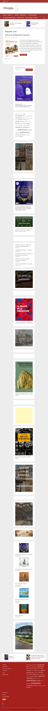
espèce (38, 668)
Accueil (4, 15)
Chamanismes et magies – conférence (23, 250)
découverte (32, 668)
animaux (18, 114)
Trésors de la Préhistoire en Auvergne (23, 263)
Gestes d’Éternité (16, 23)
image (19, 125)
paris (42, 680)
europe (16, 119)
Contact (4, 694)
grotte (17, 121)
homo (21, 123)
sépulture (16, 136)
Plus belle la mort (19, 615)
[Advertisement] (24, 416)
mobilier (24, 125)
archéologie (18, 116)
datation (27, 668)
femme (24, 119)
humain (16, 125)
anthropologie (23, 114)
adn (16, 114)
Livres (3, 672)
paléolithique (22, 130)
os (29, 127)
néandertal (18, 127)
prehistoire (17, 132)
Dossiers (10, 15)
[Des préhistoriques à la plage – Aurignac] (24, 593)
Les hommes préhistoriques (9, 17)
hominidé (29, 121)
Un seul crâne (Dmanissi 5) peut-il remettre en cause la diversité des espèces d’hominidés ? (20, 656)
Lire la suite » (24, 55)
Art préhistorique (32, 15)
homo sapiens (26, 123)
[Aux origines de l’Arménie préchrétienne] (24, 577)
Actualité (4, 664)
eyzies (33, 670)
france (28, 119)
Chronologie (22, 15)
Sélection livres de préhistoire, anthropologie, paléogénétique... (25, 155)
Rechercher (29, 69)
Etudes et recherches (17, 658)
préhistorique (18, 134)
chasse (30, 666)
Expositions (15, 24)
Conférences (39, 657)
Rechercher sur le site (20, 67)
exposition (20, 119)
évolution (21, 136)
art (23, 116)
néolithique (25, 127)
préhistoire (24, 132)
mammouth (28, 676)
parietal (30, 130)
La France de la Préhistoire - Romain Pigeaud (24, 322)
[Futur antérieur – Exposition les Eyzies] (24, 562)
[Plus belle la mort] (24, 609)
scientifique (28, 134)
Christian (16, 37)
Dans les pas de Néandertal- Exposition (17, 35)
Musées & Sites (20, 17)
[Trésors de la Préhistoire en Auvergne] (24, 548)
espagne (35, 668)
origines (34, 678)
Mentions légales (5, 696)
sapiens (24, 134)
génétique (22, 121)
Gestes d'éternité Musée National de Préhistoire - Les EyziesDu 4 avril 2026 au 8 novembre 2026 (23, 105)
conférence (18, 118)
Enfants (35, 17)
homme (17, 123)
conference (30, 115)
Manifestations (5, 674)
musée (28, 125)
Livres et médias (29, 17)
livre (21, 125)
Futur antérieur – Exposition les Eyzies (23, 569)
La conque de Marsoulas (41, 656)
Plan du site (4, 692)
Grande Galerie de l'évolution (24, 512)
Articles (16, 15)
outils (39, 678)
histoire (25, 121)
